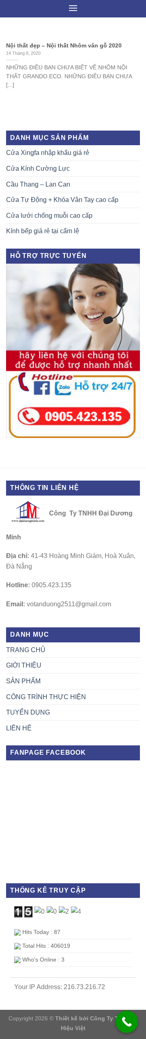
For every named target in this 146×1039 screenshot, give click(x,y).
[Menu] (73, 8)
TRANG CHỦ (25, 649)
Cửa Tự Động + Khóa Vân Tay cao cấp (62, 199)
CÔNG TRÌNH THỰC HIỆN (46, 696)
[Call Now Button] (127, 1022)
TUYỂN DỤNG (28, 712)
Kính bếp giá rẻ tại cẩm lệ (42, 231)
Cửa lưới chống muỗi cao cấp (49, 215)
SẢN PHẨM (23, 681)
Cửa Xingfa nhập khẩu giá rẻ (47, 152)
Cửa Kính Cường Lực (38, 168)
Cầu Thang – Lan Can (38, 184)
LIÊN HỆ (19, 728)
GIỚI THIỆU (23, 665)
